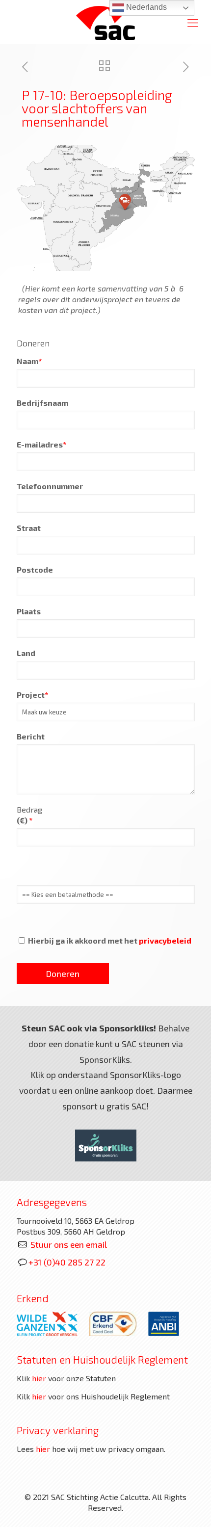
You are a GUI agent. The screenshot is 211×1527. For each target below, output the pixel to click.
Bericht (31, 736)
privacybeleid (165, 940)
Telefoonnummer (50, 486)
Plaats (29, 611)
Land (26, 653)
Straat (29, 527)
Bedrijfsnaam (42, 402)
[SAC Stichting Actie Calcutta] (105, 22)
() (24, 820)
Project (32, 694)
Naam (29, 361)
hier (39, 1378)
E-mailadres (41, 444)
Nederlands (145, 7)
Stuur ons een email (68, 1244)
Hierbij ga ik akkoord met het (108, 940)
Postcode (35, 569)
